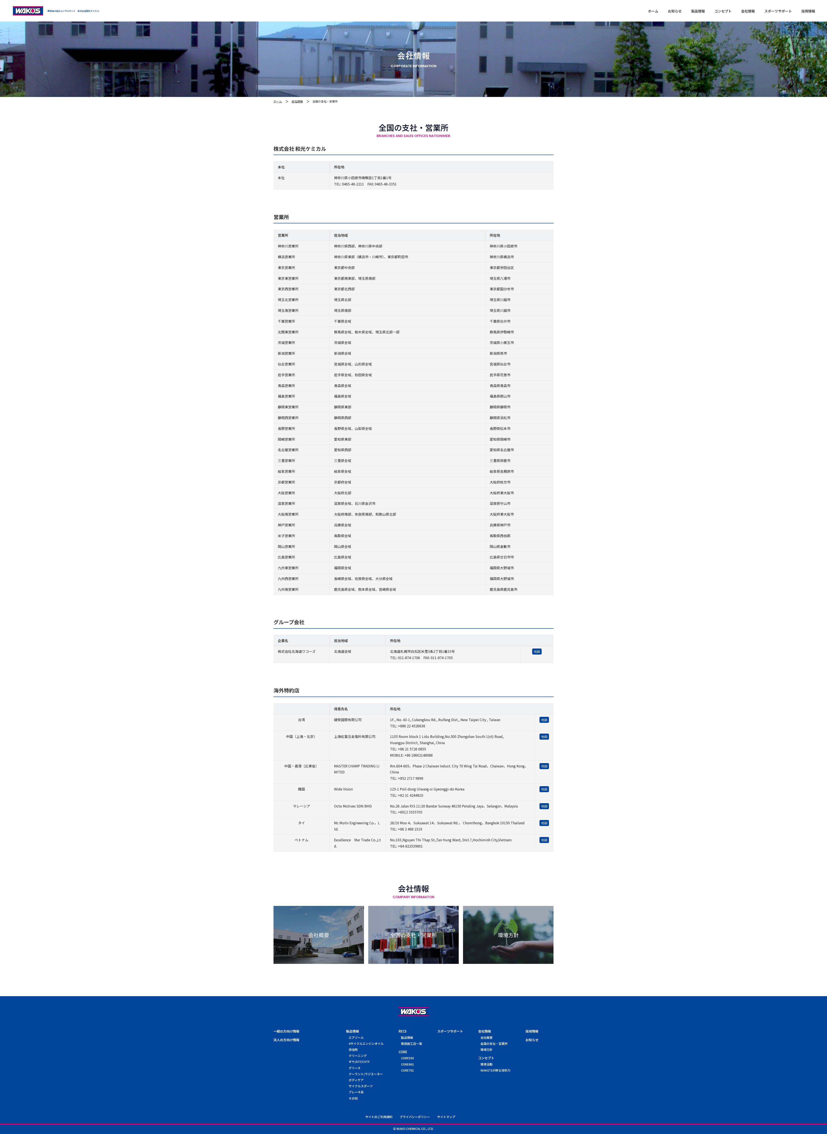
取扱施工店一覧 (411, 1043)
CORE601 (407, 1064)
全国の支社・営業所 (494, 1043)
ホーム (278, 101)
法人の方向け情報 (286, 1040)
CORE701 (407, 1070)
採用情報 (531, 1031)
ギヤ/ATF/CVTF (359, 1062)
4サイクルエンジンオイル (366, 1043)
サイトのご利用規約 (378, 1117)
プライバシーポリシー (415, 1117)
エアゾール (356, 1037)
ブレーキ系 (356, 1092)
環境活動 (486, 1064)
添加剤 (353, 1050)
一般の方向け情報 (286, 1031)
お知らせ (531, 1040)
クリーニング (358, 1056)
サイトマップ (446, 1117)
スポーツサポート (450, 1031)
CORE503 (407, 1058)
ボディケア (356, 1080)
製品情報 (352, 1031)
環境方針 (486, 1050)
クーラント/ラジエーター (366, 1074)
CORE (403, 1052)
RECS (403, 1031)
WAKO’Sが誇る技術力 (495, 1070)
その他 (353, 1098)
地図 (537, 651)
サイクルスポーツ (361, 1086)
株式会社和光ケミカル (28, 11)
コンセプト (486, 1058)
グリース (355, 1068)
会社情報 (297, 101)
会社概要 (486, 1037)
